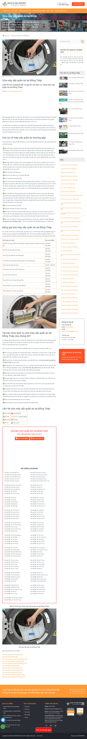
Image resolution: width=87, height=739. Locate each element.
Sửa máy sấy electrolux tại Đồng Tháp (13, 661)
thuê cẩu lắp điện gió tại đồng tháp (69, 290)
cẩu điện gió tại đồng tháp (67, 278)
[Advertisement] (29, 104)
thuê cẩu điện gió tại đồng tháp (68, 294)
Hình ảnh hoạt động (39, 10)
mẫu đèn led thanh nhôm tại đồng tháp (70, 218)
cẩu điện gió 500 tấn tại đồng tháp (69, 297)
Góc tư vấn (50, 10)
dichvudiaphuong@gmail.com (14, 91)
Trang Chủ (6, 10)
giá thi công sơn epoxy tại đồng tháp (70, 267)
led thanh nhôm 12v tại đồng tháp (69, 226)
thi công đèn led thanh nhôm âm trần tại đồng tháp (70, 213)
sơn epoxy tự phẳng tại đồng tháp (69, 247)
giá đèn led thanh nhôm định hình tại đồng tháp (71, 208)
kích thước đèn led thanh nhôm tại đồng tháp (71, 203)
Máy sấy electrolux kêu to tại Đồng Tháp (13, 677)
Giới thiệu (14, 10)
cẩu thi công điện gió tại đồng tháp (69, 286)
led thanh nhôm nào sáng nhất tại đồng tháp (70, 231)
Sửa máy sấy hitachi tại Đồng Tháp (12, 668)
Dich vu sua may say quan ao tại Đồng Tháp (14, 659)
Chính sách (39, 735)
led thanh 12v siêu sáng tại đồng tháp (70, 239)
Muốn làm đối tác (60, 10)
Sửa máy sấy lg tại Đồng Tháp (10, 665)
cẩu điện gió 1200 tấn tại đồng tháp (69, 309)
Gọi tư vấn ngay (23, 438)
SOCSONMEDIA (80, 735)
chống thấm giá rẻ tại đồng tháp (68, 168)
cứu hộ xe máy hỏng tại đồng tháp (69, 164)
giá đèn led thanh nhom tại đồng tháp (70, 199)
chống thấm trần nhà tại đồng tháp (69, 176)
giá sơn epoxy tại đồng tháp (68, 263)
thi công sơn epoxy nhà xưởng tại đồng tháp (70, 255)
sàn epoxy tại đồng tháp (67, 250)
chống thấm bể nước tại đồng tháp (69, 180)
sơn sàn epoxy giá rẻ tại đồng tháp (69, 271)
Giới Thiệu (27, 709)
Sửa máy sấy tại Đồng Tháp (10, 656)
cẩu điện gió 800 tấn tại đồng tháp (69, 301)
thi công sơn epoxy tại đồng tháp (69, 259)
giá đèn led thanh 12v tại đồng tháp (69, 235)
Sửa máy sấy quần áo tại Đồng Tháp (12, 654)
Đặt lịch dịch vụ (38, 438)
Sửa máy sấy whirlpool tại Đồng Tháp (12, 670)
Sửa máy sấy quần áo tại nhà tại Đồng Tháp (14, 663)
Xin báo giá (27, 712)
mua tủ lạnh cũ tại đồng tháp (68, 183)
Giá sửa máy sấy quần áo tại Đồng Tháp (13, 674)
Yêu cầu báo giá (78, 4)
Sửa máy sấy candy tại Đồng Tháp (12, 672)
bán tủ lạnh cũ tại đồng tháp (67, 187)
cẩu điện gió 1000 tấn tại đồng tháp (69, 305)
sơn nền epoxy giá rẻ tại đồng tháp (69, 274)
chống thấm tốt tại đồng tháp (68, 172)
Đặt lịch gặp (27, 714)
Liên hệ (26, 717)
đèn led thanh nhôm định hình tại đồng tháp (71, 195)
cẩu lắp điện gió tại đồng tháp (68, 282)
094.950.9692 (64, 5)
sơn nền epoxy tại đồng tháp (68, 243)
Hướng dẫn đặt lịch (25, 10)
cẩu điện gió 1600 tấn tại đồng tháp (69, 313)
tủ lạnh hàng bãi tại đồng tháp (68, 191)
